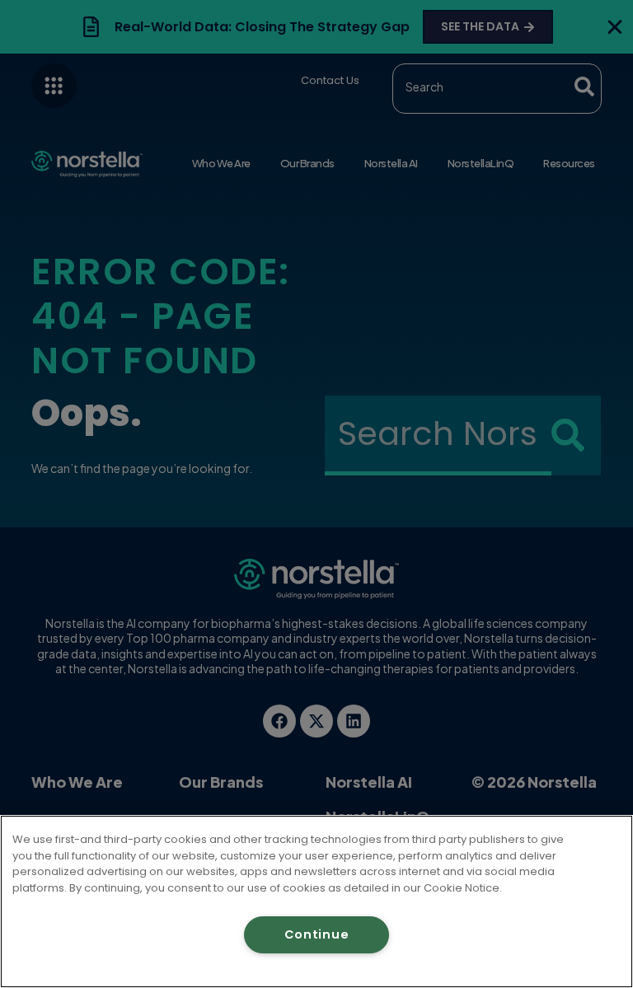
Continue (316, 934)
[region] (316, 901)
